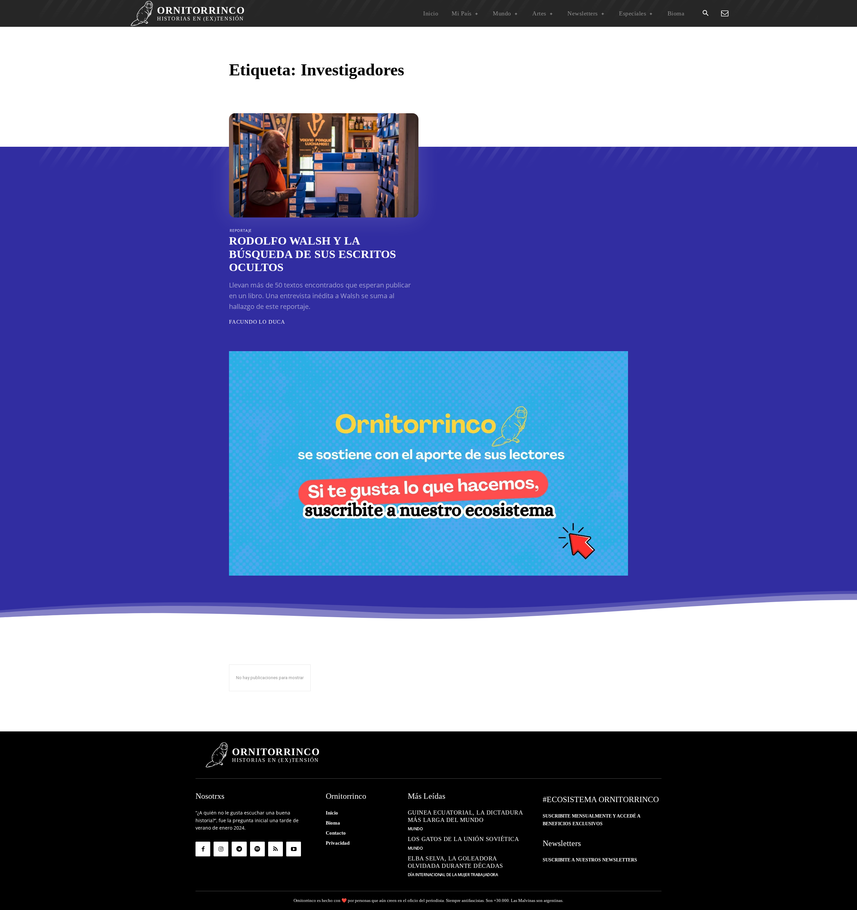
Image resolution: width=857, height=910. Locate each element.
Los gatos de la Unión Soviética (463, 839)
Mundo (415, 829)
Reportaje (241, 230)
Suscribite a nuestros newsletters (590, 859)
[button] (705, 13)
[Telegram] (239, 849)
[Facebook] (203, 849)
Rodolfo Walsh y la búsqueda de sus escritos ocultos (312, 254)
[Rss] (275, 849)
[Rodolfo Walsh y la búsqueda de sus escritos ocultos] (323, 165)
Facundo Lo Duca (257, 322)
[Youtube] (293, 849)
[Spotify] (257, 849)
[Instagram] (221, 849)
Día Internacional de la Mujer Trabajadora (453, 874)
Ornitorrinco (305, 900)
